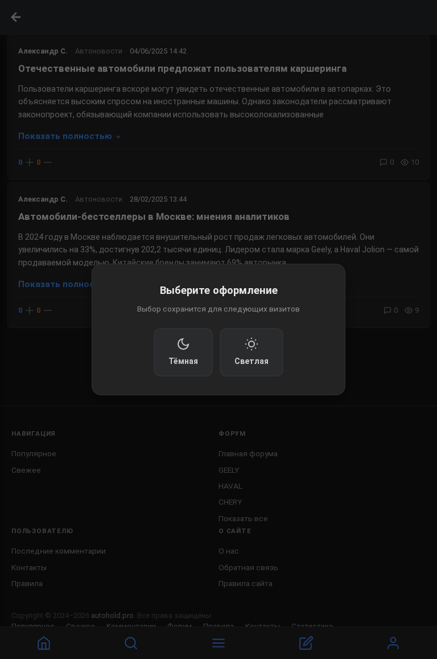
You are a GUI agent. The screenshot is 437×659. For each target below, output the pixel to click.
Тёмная (183, 361)
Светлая (251, 361)
